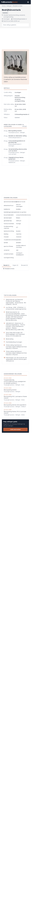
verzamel (22, 15)
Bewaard (24, 265)
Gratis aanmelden (15, 429)
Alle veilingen (24, 125)
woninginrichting (8, 17)
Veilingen (9, 6)
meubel (5, 15)
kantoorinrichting (14, 15)
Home (3, 6)
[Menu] (28, 2)
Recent (6, 265)
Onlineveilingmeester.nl (20, 19)
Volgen (15, 265)
